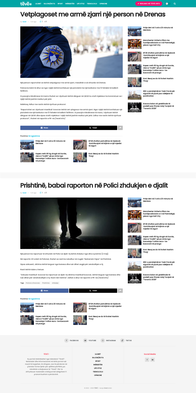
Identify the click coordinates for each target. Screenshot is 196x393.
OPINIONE (103, 4)
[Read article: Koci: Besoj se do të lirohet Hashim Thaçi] (80, 157)
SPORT (60, 4)
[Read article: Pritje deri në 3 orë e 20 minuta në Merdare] (27, 145)
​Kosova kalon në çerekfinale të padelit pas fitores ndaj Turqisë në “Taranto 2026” (158, 106)
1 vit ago (33, 22)
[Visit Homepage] (25, 4)
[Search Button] (175, 3)
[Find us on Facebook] (147, 360)
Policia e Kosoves (33, 283)
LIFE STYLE (80, 4)
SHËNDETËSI (69, 4)
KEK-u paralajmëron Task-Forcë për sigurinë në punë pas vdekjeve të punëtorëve (159, 93)
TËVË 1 (96, 388)
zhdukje (55, 283)
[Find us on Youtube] (152, 360)
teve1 (24, 22)
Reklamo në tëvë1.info (150, 4)
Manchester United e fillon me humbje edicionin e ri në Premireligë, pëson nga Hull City (159, 42)
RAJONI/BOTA (49, 4)
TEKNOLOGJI (92, 4)
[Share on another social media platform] (120, 128)
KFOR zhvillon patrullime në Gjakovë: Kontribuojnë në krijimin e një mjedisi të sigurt (105, 143)
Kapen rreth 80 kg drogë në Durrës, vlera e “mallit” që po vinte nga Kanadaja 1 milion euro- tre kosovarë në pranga (52, 157)
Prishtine (46, 283)
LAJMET (38, 4)
